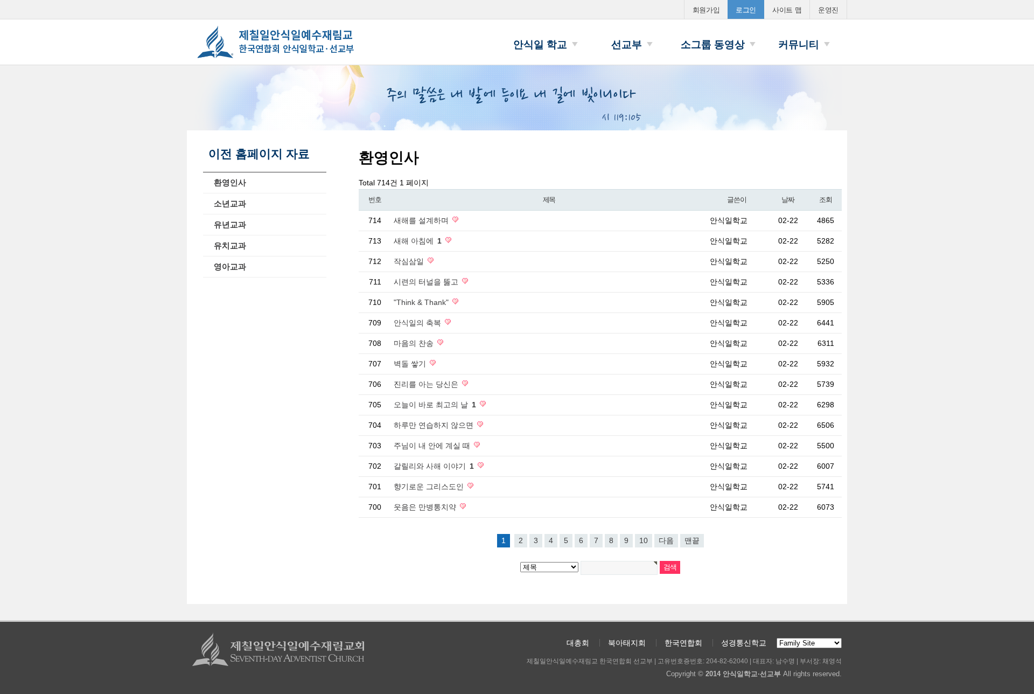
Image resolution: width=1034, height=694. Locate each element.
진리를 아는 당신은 (427, 384)
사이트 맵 (786, 10)
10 (643, 540)
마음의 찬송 (415, 343)
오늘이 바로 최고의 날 (435, 404)
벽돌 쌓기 (411, 363)
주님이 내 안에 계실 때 (433, 445)
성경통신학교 (743, 643)
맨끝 (692, 540)
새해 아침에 (418, 241)
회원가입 (706, 10)
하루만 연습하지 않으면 (435, 425)
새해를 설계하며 (422, 220)
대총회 (578, 643)
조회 (825, 200)
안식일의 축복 (418, 322)
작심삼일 (410, 261)
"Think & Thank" (422, 302)
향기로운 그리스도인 (430, 486)
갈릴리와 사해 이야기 (434, 466)
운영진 (828, 10)
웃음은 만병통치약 (426, 507)
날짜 (787, 200)
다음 (666, 540)
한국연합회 (683, 643)
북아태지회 (627, 643)
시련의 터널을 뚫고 (427, 281)
